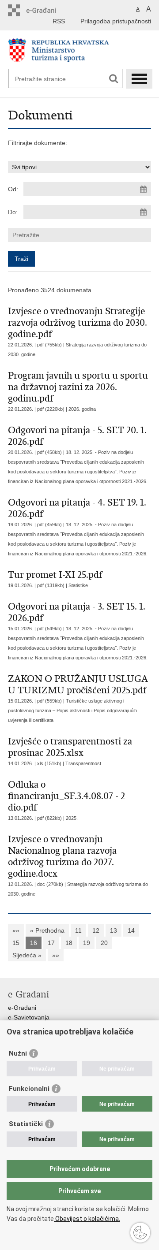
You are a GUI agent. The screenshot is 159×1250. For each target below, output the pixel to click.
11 (78, 930)
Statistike (78, 585)
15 (15, 942)
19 (86, 942)
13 (113, 930)
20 (104, 942)
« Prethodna (47, 930)
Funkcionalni (29, 1089)
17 (51, 942)
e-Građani (22, 1007)
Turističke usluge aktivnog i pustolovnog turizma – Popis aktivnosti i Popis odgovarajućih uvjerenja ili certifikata (72, 710)
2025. (72, 818)
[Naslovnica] (79, 50)
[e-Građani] (45, 10)
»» (55, 955)
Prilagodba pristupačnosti (115, 21)
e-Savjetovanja (28, 1017)
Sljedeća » (27, 955)
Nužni (18, 1053)
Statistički (26, 1124)
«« (15, 930)
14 (131, 930)
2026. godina (82, 409)
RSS (59, 21)
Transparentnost (83, 763)
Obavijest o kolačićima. (87, 1218)
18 (68, 942)
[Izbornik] (139, 79)
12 (95, 930)
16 (33, 942)
